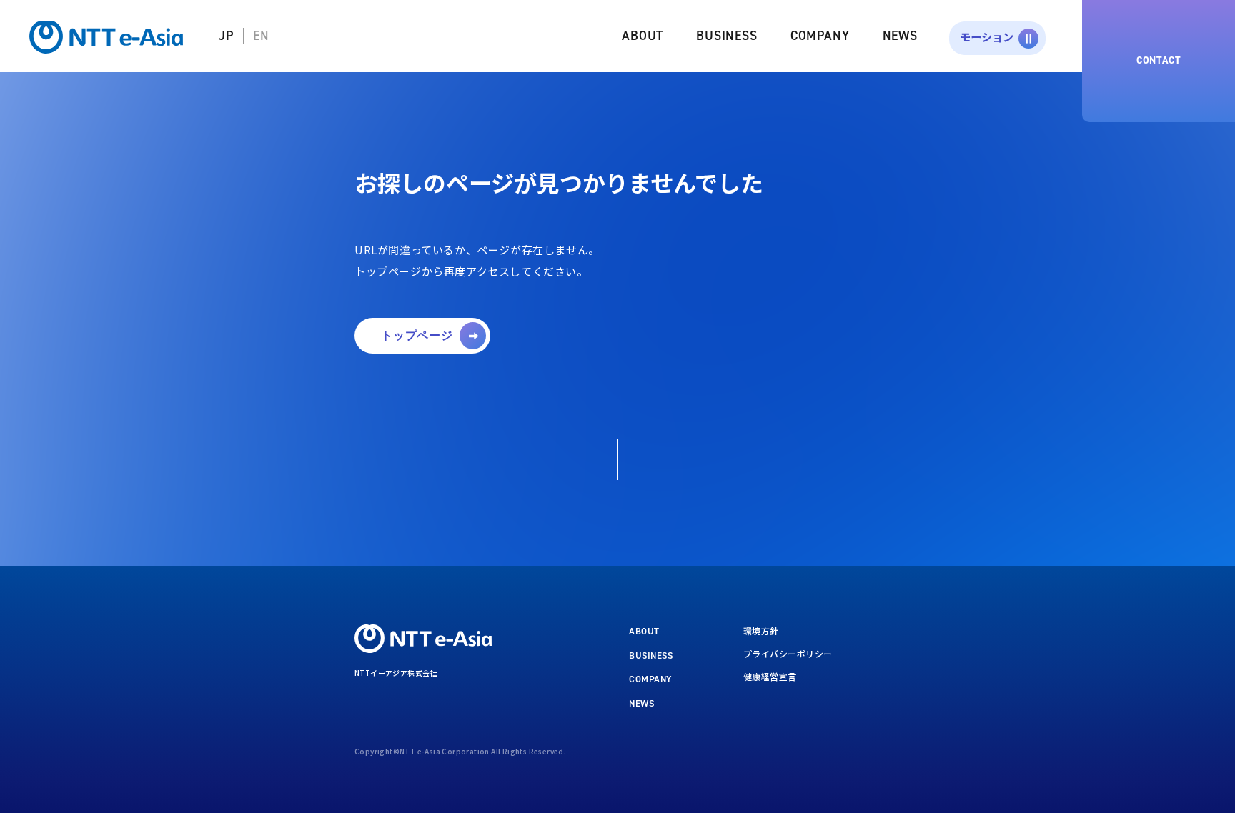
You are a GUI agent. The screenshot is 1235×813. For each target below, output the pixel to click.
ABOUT (642, 35)
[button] (422, 336)
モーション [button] (986, 36)
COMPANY (820, 35)
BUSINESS (727, 35)
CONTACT (1158, 60)
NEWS (900, 35)
